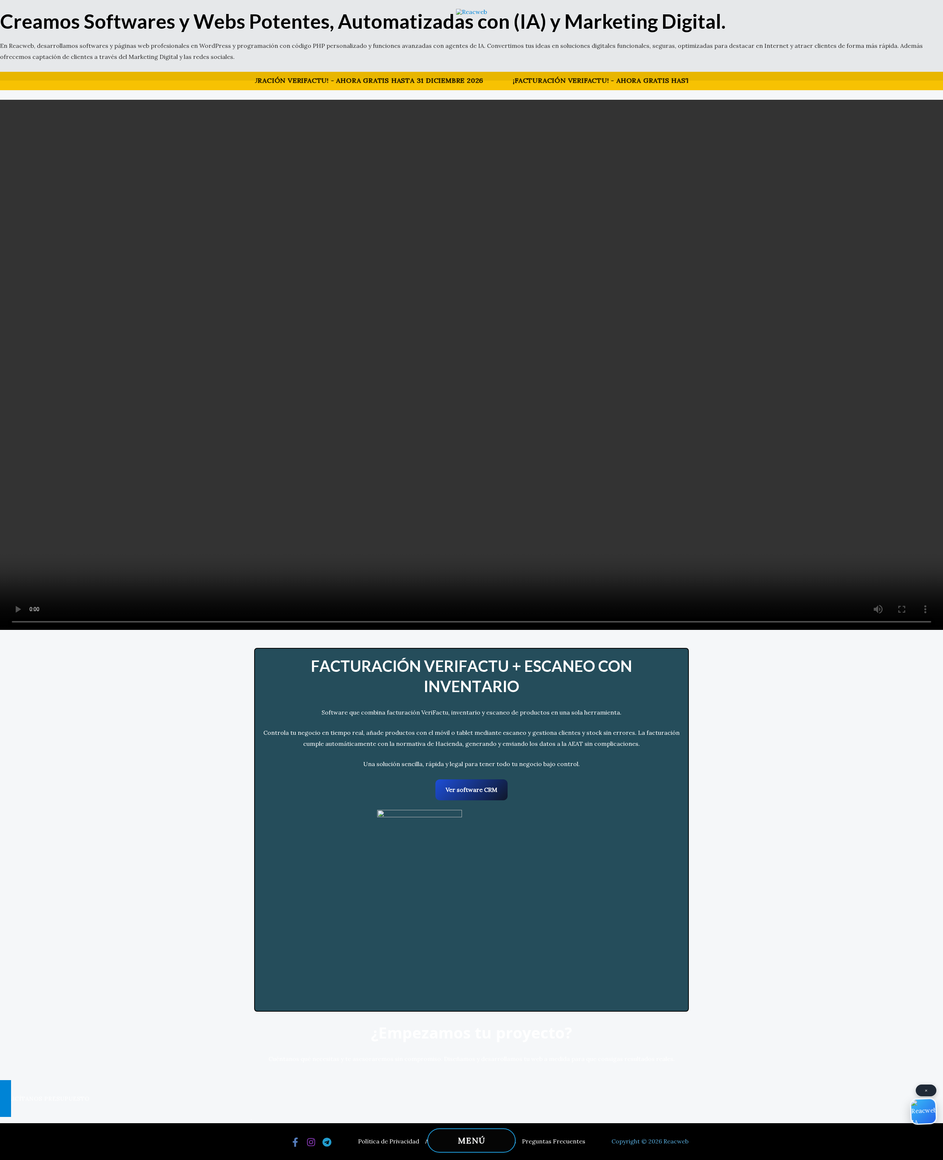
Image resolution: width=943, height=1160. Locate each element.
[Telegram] (327, 1142)
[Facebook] (295, 1142)
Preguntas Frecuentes (553, 1141)
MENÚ (471, 1140)
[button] (471, 1098)
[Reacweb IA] (923, 1111)
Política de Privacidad (388, 1141)
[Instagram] (311, 1142)
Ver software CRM (471, 789)
